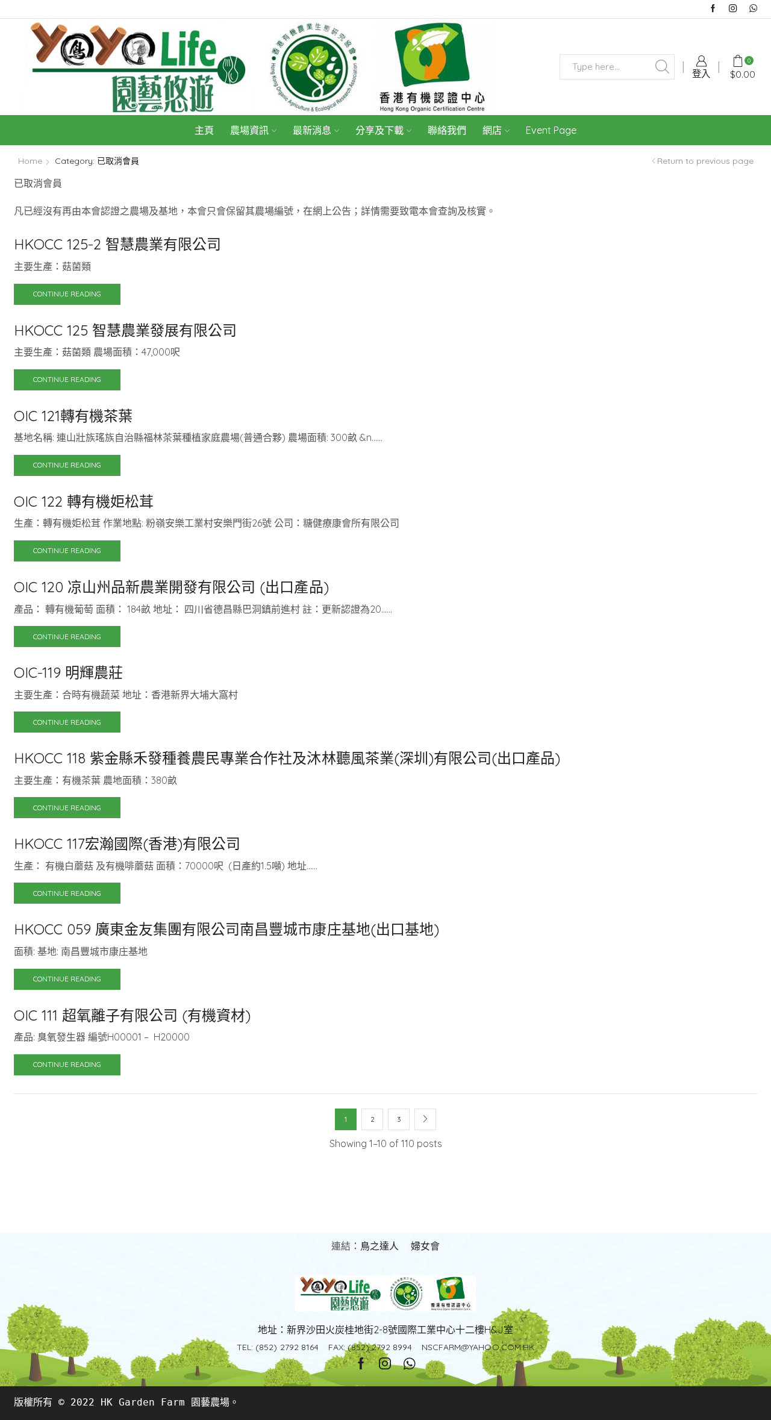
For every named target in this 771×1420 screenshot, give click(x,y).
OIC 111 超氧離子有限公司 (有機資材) (132, 1015)
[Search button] (662, 67)
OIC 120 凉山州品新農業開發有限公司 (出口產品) (171, 587)
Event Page (551, 130)
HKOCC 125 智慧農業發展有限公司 (125, 330)
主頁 (204, 130)
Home (30, 161)
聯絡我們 (447, 130)
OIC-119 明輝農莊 (68, 672)
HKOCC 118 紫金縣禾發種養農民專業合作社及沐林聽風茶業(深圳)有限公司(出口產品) (287, 758)
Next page (425, 1119)
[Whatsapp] (753, 9)
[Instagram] (733, 9)
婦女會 (425, 1246)
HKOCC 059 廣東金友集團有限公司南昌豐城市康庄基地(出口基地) (226, 929)
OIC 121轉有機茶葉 (73, 416)
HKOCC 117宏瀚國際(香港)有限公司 (127, 843)
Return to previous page (705, 161)
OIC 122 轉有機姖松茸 (84, 501)
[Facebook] (713, 9)
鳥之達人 (379, 1246)
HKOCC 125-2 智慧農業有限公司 (117, 244)
